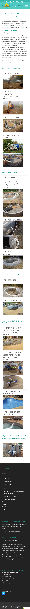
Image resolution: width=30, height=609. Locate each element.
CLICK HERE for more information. (11, 531)
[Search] (22, 5)
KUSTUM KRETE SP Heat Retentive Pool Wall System (14, 487)
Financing (4, 509)
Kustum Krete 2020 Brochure (10, 499)
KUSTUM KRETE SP (6, 484)
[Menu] (26, 5)
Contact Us (4, 512)
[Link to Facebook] (26, 604)
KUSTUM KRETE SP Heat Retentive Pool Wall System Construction (14, 492)
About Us (4, 473)
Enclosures (4, 504)
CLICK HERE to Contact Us (9, 540)
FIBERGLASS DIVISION (7, 476)
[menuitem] (22, 5)
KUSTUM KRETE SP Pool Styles (11, 496)
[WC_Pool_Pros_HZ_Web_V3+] (12, 5)
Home (3, 471)
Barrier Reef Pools (8, 481)
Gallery (3, 501)
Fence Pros (4, 507)
